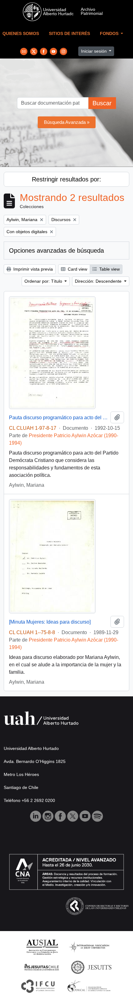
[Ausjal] (42, 946)
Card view (76, 269)
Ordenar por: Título (43, 281)
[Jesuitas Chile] (42, 966)
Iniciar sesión (94, 51)
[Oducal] (90, 985)
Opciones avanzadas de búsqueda (56, 250)
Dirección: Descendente (99, 281)
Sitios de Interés (69, 33)
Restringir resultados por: (66, 179)
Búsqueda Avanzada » (66, 122)
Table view (109, 269)
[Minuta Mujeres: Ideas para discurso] (50, 622)
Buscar (102, 103)
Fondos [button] (110, 33)
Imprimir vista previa (32, 269)
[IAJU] (89, 946)
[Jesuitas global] (91, 966)
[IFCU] (38, 985)
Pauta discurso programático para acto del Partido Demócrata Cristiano (58, 417)
